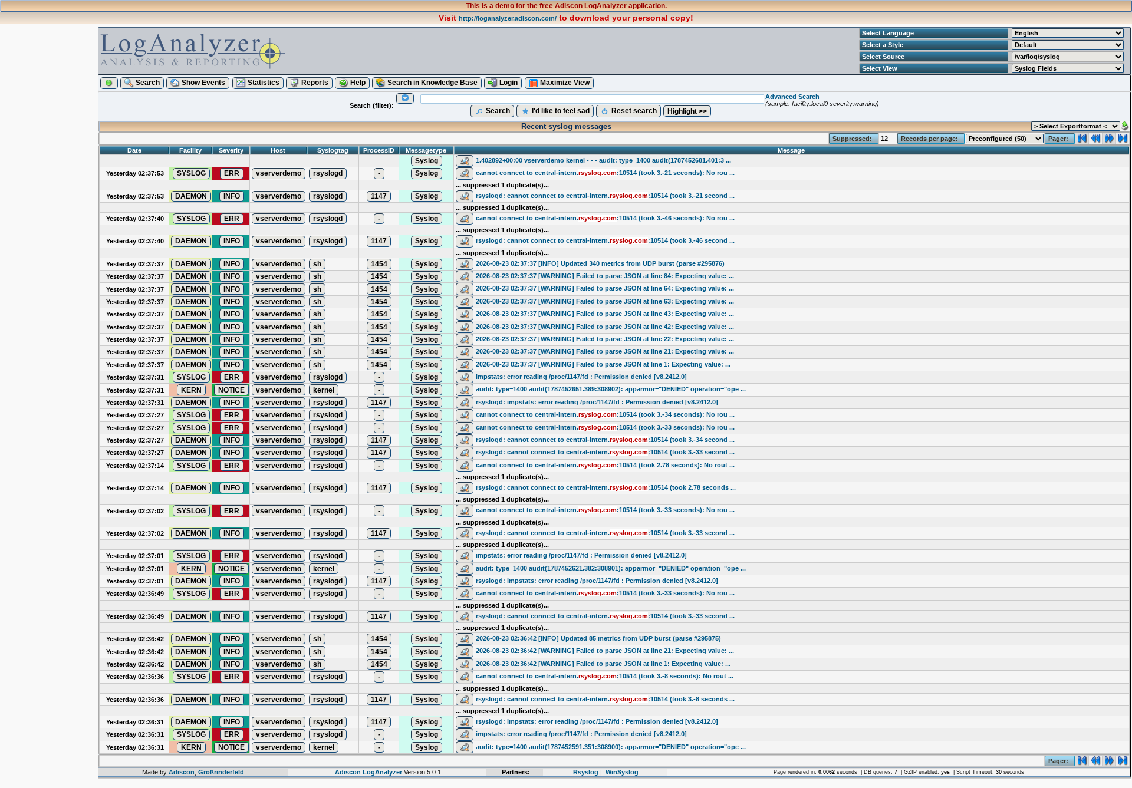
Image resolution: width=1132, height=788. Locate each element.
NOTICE (231, 390)
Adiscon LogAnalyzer (368, 772)
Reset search (633, 111)
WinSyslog (622, 772)
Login (508, 82)
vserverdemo (278, 173)
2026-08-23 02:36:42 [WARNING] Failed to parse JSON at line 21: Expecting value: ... (605, 650)
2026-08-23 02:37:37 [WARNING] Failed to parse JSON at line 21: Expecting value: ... (605, 351)
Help (357, 82)
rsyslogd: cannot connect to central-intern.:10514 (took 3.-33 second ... (605, 452)
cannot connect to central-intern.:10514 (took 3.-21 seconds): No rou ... (605, 172)
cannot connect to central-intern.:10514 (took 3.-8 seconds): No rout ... (604, 676)
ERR (231, 173)
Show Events (202, 82)
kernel (323, 390)
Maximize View (564, 82)
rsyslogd (328, 173)
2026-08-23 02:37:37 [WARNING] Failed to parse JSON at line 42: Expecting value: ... (605, 326)
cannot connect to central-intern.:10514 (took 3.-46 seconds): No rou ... (605, 218)
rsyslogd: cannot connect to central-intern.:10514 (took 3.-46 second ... (605, 240)
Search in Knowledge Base (432, 82)
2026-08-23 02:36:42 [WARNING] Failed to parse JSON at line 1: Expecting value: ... (603, 663)
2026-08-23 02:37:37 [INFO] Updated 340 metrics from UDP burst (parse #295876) (600, 263)
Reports (314, 82)
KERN (191, 390)
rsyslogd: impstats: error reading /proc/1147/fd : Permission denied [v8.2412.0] (597, 401)
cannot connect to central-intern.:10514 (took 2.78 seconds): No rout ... (605, 465)
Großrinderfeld (221, 772)
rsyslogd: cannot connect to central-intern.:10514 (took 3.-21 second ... (605, 195)
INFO (231, 196)
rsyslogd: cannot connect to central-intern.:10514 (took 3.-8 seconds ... (605, 699)
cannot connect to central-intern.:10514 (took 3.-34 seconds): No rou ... (605, 414)
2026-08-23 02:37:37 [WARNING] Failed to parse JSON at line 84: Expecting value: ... (605, 275)
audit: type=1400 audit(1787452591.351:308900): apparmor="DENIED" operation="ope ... (611, 746)
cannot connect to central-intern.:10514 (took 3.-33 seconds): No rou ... (605, 427)
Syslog (426, 161)
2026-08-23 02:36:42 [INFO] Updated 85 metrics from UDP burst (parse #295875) (598, 638)
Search (147, 82)
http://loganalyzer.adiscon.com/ (508, 18)
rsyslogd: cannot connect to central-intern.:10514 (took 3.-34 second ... (605, 439)
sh (317, 264)
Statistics (262, 82)
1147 (379, 196)
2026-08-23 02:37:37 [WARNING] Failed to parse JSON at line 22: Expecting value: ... (605, 338)
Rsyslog (585, 772)
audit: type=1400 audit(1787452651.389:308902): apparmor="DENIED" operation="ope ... (611, 389)
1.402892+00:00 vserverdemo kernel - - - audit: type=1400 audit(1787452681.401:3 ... (603, 160)
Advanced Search (792, 96)
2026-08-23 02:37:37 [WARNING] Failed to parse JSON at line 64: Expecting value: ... (605, 288)
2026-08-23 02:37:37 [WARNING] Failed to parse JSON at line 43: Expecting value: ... (605, 313)
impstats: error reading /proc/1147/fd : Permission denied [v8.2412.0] (581, 376)
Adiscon (182, 772)
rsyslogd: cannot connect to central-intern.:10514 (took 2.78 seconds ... (606, 487)
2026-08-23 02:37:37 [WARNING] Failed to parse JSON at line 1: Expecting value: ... (603, 364)
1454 (379, 264)
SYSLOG (191, 173)
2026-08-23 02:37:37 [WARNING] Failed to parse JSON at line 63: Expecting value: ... (605, 301)
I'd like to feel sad (560, 111)
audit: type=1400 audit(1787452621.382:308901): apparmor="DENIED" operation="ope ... (611, 568)
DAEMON (191, 196)
